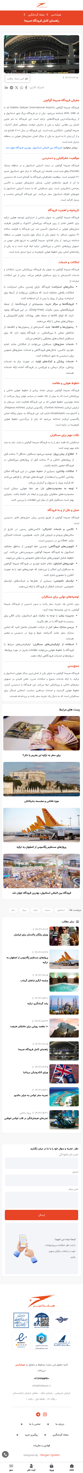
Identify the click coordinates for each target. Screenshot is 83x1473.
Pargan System (50, 1455)
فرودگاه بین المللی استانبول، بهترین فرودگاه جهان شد (34, 148)
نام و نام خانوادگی (68, 1154)
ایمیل (75, 1172)
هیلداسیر (56, 15)
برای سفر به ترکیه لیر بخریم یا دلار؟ (42, 755)
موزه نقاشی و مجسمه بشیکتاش (41, 801)
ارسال (41, 1215)
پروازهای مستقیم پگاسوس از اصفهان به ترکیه (41, 847)
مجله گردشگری (36, 15)
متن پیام (73, 1189)
